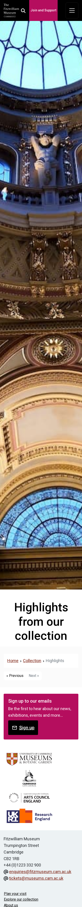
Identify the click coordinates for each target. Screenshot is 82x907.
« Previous (14, 675)
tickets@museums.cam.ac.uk (36, 878)
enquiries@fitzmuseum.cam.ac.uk (40, 871)
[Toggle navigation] (72, 10)
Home (12, 660)
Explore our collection (21, 899)
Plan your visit (15, 894)
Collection (32, 660)
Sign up (26, 727)
